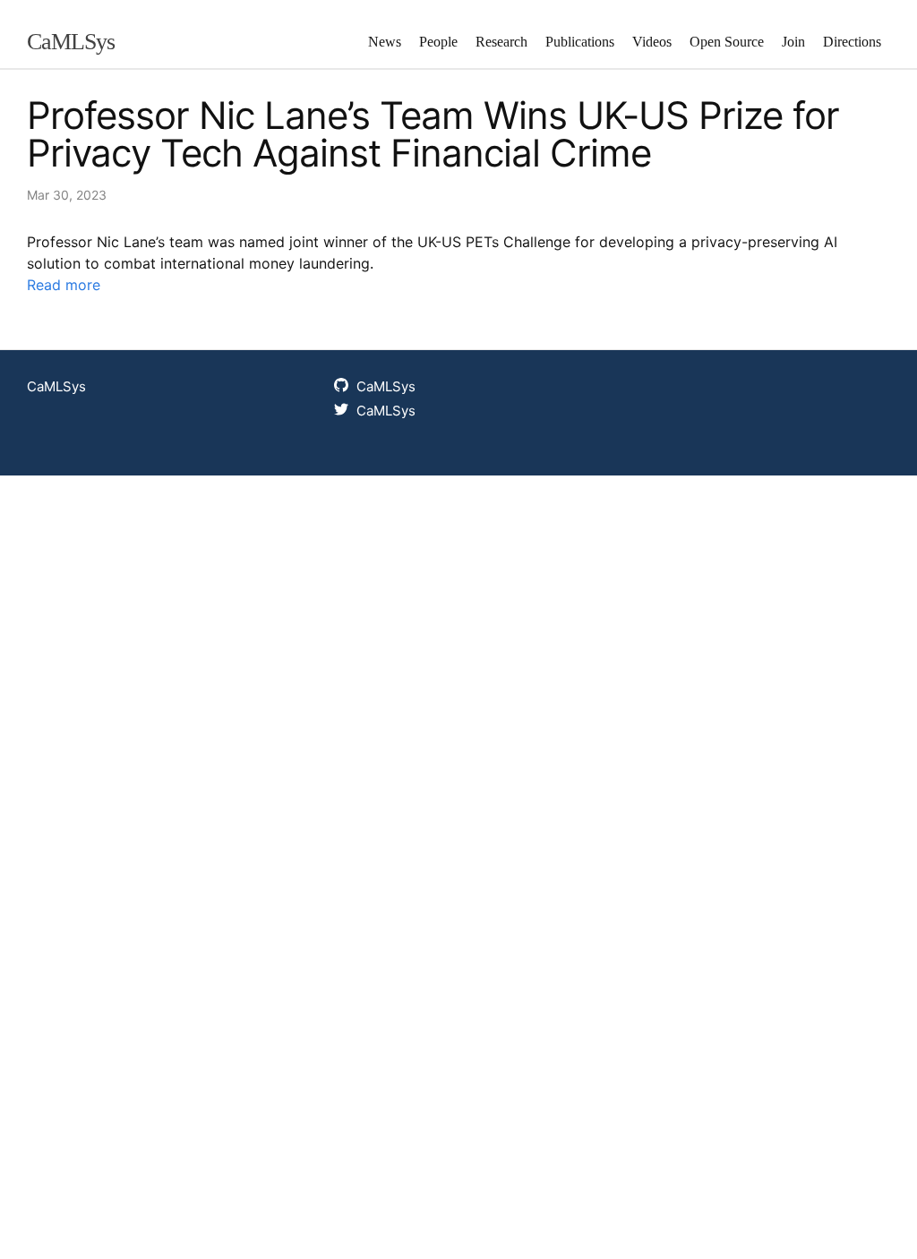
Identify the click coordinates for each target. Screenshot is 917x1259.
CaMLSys (71, 42)
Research (501, 41)
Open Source (727, 41)
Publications (579, 41)
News (384, 41)
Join (793, 41)
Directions (852, 41)
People (438, 41)
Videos (652, 41)
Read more (63, 285)
